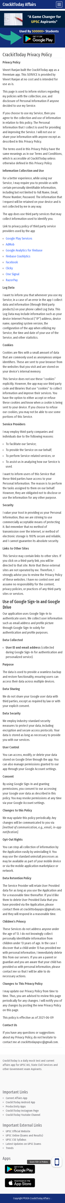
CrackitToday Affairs (19, 4)
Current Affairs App (16, 1098)
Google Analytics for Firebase (24, 250)
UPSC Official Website (18, 1131)
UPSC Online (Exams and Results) (24, 1135)
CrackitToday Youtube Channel (23, 1115)
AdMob (10, 244)
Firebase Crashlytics (18, 256)
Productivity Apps (16, 1106)
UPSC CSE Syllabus (16, 1139)
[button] (57, 1162)
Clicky (9, 268)
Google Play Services (19, 238)
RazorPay (12, 280)
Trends (10, 1148)
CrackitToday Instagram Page (22, 1110)
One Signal (12, 274)
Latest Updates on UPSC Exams (23, 1144)
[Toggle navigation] (59, 4)
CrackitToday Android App (20, 1102)
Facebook (12, 262)
